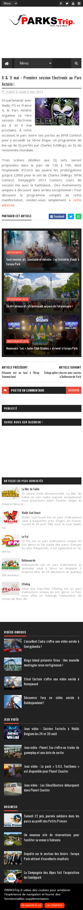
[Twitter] (67, 3)
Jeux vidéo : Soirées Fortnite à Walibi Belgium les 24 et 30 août (51, 731)
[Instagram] (79, 3)
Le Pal (25, 536)
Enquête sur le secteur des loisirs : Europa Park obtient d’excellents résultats (51, 856)
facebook (73, 390)
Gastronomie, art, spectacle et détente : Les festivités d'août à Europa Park (42, 261)
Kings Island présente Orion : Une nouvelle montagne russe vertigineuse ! (51, 663)
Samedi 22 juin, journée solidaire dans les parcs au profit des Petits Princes (51, 818)
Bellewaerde (28, 560)
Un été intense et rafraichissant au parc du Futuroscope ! (39, 306)
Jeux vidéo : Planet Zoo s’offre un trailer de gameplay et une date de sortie (51, 750)
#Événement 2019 (17, 299)
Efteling (26, 584)
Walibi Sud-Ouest (31, 512)
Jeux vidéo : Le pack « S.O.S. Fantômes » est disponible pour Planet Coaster (51, 769)
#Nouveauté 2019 (17, 341)
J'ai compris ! (54, 905)
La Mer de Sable (30, 489)
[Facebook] (61, 3)
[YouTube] (73, 3)
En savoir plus (31, 905)
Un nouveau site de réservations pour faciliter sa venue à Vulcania (51, 837)
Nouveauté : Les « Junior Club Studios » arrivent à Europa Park (41, 348)
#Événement (14, 252)
